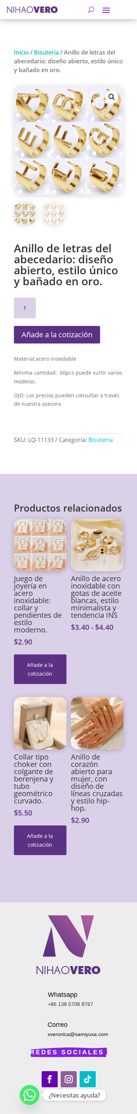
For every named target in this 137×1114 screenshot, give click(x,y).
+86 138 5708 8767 (70, 1004)
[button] (111, 97)
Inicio (21, 52)
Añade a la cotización (57, 334)
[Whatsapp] (29, 1095)
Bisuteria (46, 52)
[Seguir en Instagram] (69, 1079)
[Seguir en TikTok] (88, 1079)
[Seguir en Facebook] (50, 1079)
